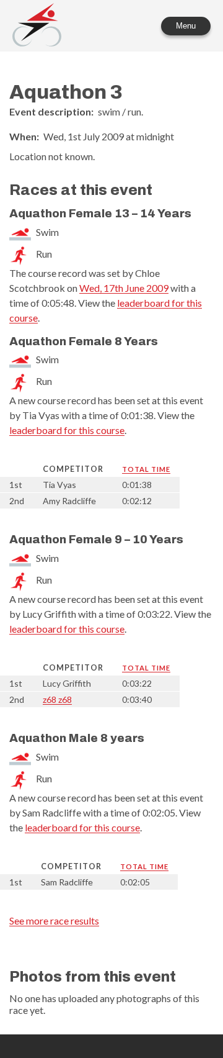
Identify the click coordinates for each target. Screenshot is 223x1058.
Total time (146, 469)
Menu (186, 25)
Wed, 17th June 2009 (123, 288)
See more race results (54, 920)
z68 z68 (57, 699)
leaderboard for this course (67, 430)
